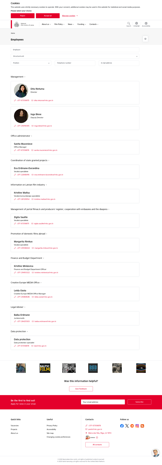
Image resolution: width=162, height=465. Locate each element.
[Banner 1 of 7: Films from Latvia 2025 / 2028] (69, 368)
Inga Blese (36, 114)
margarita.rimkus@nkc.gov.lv (46, 248)
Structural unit (18, 56)
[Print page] (145, 39)
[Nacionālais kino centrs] (25, 24)
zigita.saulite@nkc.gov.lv (43, 223)
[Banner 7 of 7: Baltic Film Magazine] (45, 368)
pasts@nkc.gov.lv (95, 429)
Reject (22, 16)
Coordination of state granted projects (29, 160)
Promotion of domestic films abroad (28, 233)
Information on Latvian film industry (28, 184)
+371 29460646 (23, 297)
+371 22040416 (23, 175)
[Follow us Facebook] (122, 426)
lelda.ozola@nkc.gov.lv (43, 297)
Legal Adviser (17, 307)
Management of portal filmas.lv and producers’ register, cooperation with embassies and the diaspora (59, 209)
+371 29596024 (23, 248)
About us (14, 433)
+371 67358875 (23, 223)
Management (17, 76)
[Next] (146, 368)
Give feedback (81, 389)
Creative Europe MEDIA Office (25, 282)
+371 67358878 (23, 150)
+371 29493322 (23, 272)
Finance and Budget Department (26, 258)
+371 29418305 (23, 126)
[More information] (97, 437)
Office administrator (20, 135)
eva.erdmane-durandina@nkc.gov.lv (48, 175)
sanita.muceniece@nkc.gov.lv (45, 150)
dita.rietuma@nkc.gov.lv (43, 100)
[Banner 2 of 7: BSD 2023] (93, 368)
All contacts (97, 444)
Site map (50, 433)
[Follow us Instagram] (137, 426)
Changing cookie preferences (58, 437)
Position (16, 63)
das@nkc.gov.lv (40, 346)
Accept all (47, 16)
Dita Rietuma (37, 88)
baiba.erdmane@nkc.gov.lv (45, 321)
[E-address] (90, 437)
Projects (14, 429)
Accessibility (51, 429)
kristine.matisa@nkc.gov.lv (44, 199)
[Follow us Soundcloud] (132, 426)
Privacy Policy (52, 425)
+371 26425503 (23, 321)
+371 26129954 (23, 199)
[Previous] (16, 368)
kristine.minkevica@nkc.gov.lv (46, 272)
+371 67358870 (23, 100)
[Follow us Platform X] (127, 426)
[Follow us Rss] (142, 426)
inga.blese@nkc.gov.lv (43, 126)
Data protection (18, 331)
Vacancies (15, 425)
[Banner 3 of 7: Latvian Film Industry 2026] (117, 368)
